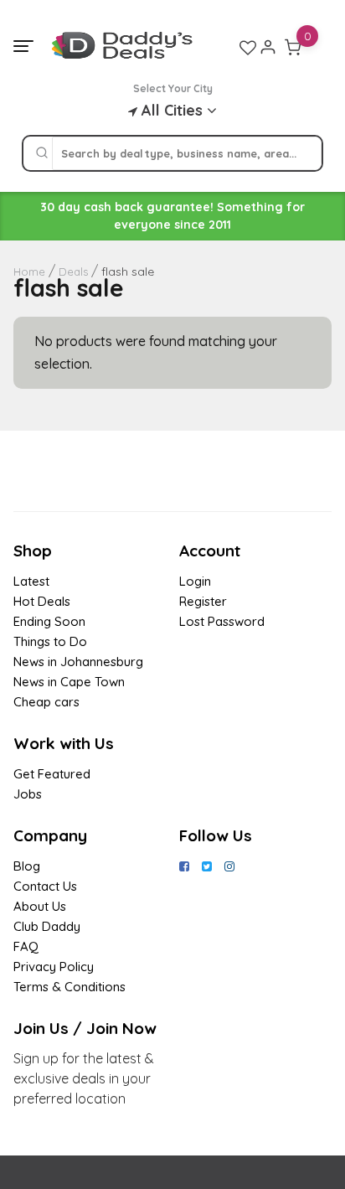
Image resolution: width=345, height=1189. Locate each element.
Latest (31, 581)
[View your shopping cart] (293, 47)
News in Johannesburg (78, 661)
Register (203, 601)
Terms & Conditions (69, 987)
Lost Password (222, 621)
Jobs (27, 794)
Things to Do (50, 641)
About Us (39, 906)
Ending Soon (49, 621)
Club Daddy (46, 926)
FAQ (26, 946)
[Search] (42, 153)
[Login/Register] (268, 47)
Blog (26, 866)
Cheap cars (46, 702)
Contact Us (45, 886)
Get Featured (51, 774)
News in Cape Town (69, 682)
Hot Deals (41, 601)
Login (195, 581)
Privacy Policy (53, 966)
